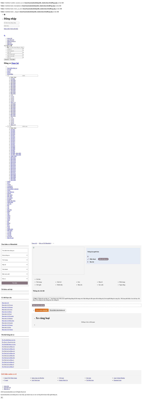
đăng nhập (10, 44)
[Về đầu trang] (2, 397)
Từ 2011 (13, 144)
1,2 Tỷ (12, 96)
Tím (8, 214)
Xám (8, 220)
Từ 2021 (13, 129)
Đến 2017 (13, 163)
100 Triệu (13, 80)
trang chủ (9, 38)
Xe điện (9, 199)
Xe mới (9, 69)
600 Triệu (13, 89)
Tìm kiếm (12, 59)
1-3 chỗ (9, 232)
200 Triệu (13, 83)
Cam (8, 227)
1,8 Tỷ (12, 101)
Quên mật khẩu (14, 28)
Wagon (9, 193)
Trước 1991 (14, 156)
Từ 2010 (13, 146)
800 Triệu (13, 92)
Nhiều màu (10, 229)
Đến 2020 (13, 159)
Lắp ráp (9, 203)
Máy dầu (9, 196)
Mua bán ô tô (5, 303)
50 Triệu (13, 78)
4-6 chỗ (9, 233)
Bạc (8, 205)
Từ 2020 (13, 131)
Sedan (8, 181)
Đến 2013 (13, 169)
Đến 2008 (13, 177)
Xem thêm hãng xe (12, 68)
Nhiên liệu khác (11, 201)
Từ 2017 (13, 135)
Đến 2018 (13, 162)
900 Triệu (13, 93)
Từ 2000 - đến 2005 (16, 153)
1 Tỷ (12, 95)
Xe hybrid (9, 198)
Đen (8, 224)
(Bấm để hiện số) (103, 259)
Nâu (8, 212)
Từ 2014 (13, 140)
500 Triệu (13, 87)
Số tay (9, 72)
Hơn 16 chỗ (10, 238)
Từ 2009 (13, 147)
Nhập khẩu (10, 202)
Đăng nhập (7, 28)
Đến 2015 (13, 166)
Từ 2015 (13, 138)
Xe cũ (8, 71)
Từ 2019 (13, 132)
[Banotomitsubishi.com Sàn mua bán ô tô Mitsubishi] (16, 34)
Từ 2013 (13, 141)
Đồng (8, 223)
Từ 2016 (13, 137)
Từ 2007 (13, 150)
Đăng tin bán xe (11, 41)
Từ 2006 (13, 152)
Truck (8, 190)
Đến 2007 (13, 178)
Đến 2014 (13, 168)
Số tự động (10, 74)
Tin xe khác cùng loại (41, 310)
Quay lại (15, 63)
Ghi (8, 208)
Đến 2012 (13, 171)
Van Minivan (10, 192)
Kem (8, 226)
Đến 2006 (13, 180)
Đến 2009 (13, 175)
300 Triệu (13, 84)
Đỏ (8, 221)
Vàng (8, 217)
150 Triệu (13, 81)
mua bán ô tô (10, 40)
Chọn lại (6, 59)
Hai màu (9, 209)
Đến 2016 (13, 165)
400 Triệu (13, 86)
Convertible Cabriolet (12, 189)
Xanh (8, 218)
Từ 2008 (13, 149)
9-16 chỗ (9, 236)
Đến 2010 (13, 174)
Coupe (9, 184)
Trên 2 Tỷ (13, 102)
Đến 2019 (13, 160)
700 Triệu (13, 90)
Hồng (8, 211)
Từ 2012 (13, 143)
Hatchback (10, 187)
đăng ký (9, 42)
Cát (8, 206)
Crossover (9, 186)
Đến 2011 (13, 172)
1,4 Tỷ (12, 98)
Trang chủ (34, 243)
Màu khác (9, 230)
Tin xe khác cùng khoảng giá (57, 310)
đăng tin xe (7, 389)
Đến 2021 (13, 157)
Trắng (8, 215)
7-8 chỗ (9, 235)
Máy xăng (9, 195)
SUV (8, 183)
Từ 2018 (13, 134)
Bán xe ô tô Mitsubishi (45, 243)
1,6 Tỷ (12, 99)
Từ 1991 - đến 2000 (16, 154)
